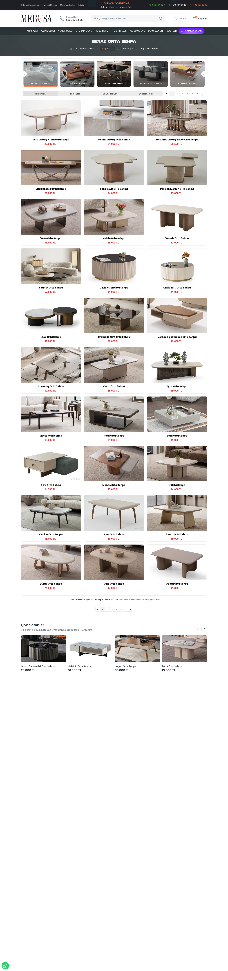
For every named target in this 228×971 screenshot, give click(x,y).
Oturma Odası (84, 30)
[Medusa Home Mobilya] (36, 19)
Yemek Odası (65, 30)
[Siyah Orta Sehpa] (114, 74)
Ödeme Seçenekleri (30, 5)
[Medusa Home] (71, 48)
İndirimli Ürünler (50, 5)
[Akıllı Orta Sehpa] (187, 74)
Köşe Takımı (102, 30)
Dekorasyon (155, 30)
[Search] (161, 18)
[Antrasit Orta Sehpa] (151, 74)
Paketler (171, 30)
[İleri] (202, 93)
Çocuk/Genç (137, 30)
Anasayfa (32, 30)
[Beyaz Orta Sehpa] (40, 74)
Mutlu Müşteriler (67, 5)
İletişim (81, 5)
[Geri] (166, 93)
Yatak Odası (48, 30)
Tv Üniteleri (119, 30)
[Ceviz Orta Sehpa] (77, 74)
